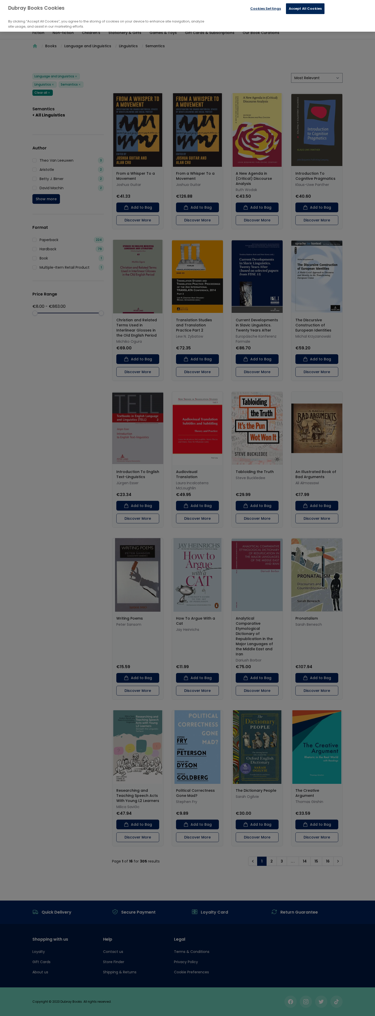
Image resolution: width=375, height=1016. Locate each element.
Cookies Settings (265, 8)
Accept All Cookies (305, 8)
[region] (187, 16)
